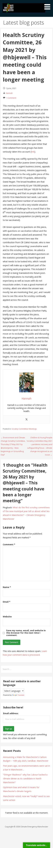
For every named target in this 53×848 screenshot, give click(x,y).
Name (7, 587)
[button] (48, 5)
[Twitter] (26, 419)
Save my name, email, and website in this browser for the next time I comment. (26, 632)
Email (6, 601)
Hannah (9, 93)
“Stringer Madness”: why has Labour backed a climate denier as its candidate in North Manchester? (25, 778)
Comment (9, 544)
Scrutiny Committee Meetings (24, 429)
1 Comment (11, 97)
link (32, 151)
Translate (21, 695)
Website (7, 616)
